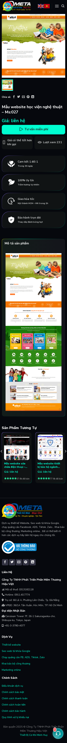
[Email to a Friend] (23, 97)
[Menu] (57, 6)
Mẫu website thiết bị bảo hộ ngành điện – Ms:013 (49, 465)
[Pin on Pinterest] (28, 97)
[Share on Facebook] (14, 97)
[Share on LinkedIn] (32, 97)
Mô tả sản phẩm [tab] (17, 243)
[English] (41, 6)
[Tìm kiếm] (62, 6)
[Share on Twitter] (18, 97)
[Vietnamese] (47, 6)
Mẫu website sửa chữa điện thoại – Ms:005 (14, 465)
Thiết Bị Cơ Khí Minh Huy (34, 735)
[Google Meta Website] (17, 6)
